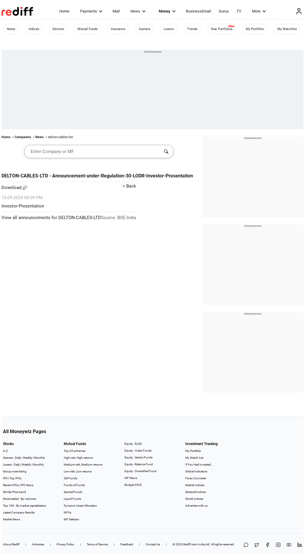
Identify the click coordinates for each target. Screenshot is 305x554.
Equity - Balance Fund (139, 464)
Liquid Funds (72, 499)
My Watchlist (287, 29)
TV (238, 11)
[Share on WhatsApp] (246, 545)
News (135, 11)
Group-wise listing (15, 471)
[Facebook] (267, 545)
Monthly (39, 458)
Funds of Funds (74, 485)
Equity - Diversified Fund (140, 471)
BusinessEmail (198, 11)
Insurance (118, 29)
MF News (131, 478)
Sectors (58, 29)
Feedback (126, 544)
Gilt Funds (70, 478)
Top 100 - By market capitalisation (24, 506)
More (256, 11)
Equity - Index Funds (138, 450)
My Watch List (194, 458)
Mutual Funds (87, 29)
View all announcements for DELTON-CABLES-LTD (51, 217)
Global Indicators (196, 471)
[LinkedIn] (299, 545)
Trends (192, 29)
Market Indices (194, 485)
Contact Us (153, 544)
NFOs (67, 512)
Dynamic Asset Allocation (80, 506)
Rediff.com (190, 544)
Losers (169, 29)
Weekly (27, 458)
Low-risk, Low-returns (78, 471)
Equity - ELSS (133, 444)
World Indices (194, 499)
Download (12, 187)
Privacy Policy (65, 544)
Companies (23, 137)
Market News (11, 519)
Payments (88, 11)
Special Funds (73, 492)
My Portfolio (255, 29)
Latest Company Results (19, 512)
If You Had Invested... (199, 464)
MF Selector (71, 519)
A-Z (5, 451)
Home (64, 11)
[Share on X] (256, 545)
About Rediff (11, 544)
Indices (34, 29)
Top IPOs (15, 478)
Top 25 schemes (74, 451)
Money (164, 11)
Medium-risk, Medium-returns (83, 464)
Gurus (224, 11)
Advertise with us (196, 506)
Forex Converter (195, 478)
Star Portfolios (222, 29)
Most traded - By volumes (19, 499)
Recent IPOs (11, 485)
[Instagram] (278, 545)
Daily (18, 458)
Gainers (144, 29)
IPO (5, 478)
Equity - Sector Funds (138, 457)
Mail (116, 11)
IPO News (27, 485)
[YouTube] (289, 545)
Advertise (38, 544)
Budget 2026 (133, 485)
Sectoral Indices (195, 492)
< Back (129, 186)
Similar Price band (14, 492)
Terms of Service (97, 544)
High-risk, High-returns (78, 458)
